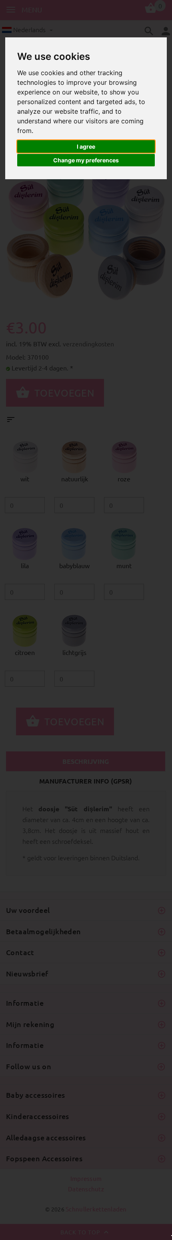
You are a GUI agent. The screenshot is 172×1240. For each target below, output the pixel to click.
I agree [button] (86, 146)
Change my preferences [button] (86, 160)
